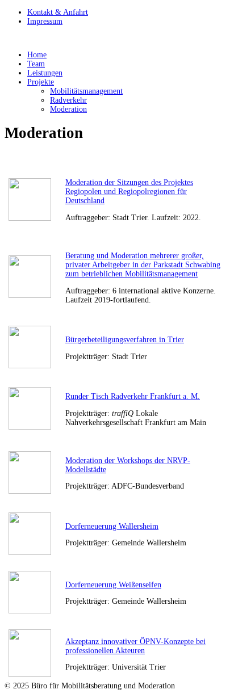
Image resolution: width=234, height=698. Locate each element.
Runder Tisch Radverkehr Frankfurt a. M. (132, 396)
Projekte (40, 82)
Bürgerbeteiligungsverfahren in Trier (124, 339)
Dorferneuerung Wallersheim (111, 526)
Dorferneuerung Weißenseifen (113, 585)
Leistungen (44, 73)
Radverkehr (68, 100)
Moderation (68, 109)
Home (37, 55)
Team (36, 64)
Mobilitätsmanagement (86, 91)
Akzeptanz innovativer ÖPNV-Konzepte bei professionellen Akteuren (135, 646)
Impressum (44, 21)
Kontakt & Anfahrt (57, 12)
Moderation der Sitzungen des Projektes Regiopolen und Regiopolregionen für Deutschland (129, 191)
